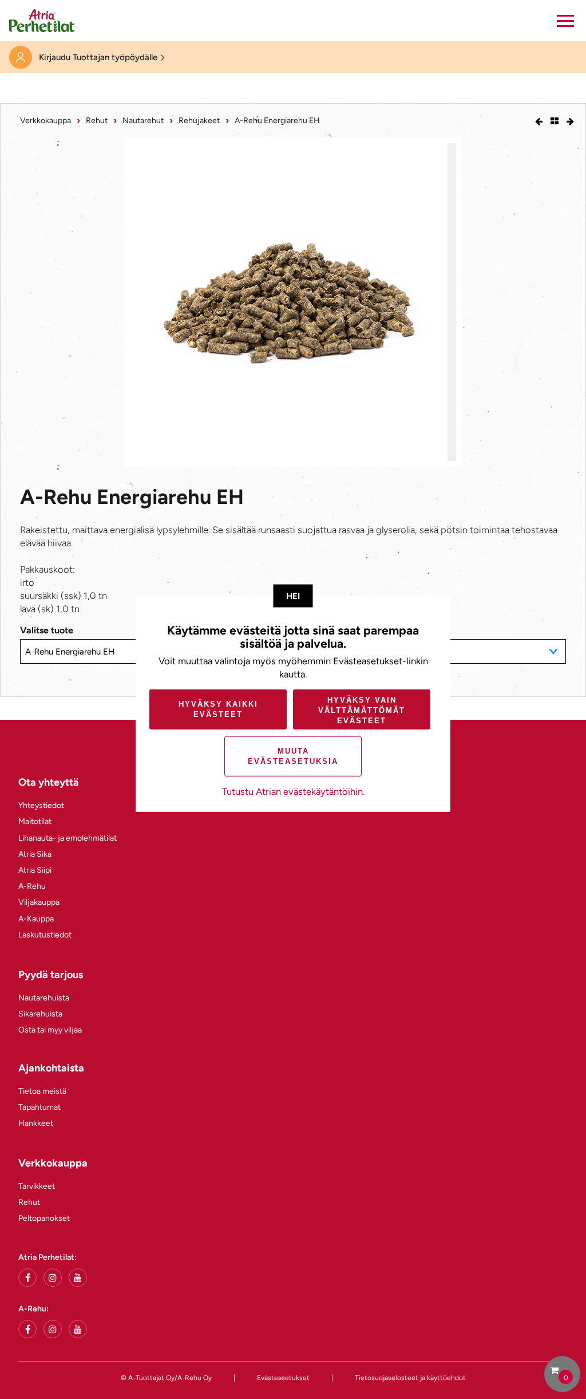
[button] (565, 20)
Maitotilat (35, 821)
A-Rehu (32, 886)
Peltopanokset (44, 1218)
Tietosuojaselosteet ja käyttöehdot (410, 1378)
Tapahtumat (39, 1107)
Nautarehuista (43, 998)
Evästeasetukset (283, 1378)
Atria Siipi (35, 870)
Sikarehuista (40, 1014)
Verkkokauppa (45, 120)
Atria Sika (35, 854)
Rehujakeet (199, 120)
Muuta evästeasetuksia (293, 756)
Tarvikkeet (36, 1186)
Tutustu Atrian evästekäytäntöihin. (293, 791)
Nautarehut (143, 120)
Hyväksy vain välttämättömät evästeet (361, 709)
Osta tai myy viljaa (50, 1030)
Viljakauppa (39, 902)
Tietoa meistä (42, 1091)
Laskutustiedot (45, 935)
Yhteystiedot (41, 805)
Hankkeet (35, 1123)
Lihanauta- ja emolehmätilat (67, 838)
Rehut (97, 120)
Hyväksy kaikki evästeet (218, 709)
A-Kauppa (36, 919)
